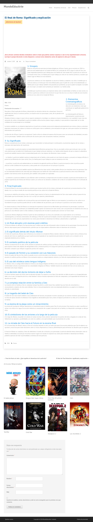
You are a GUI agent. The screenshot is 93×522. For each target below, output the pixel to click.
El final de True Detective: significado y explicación (72, 358)
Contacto (53, 519)
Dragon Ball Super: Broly (34, 398)
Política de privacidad (82, 519)
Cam (71, 398)
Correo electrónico (10, 486)
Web (8, 492)
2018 (8, 343)
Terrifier (6, 432)
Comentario (11, 455)
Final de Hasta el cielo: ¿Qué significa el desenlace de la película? (25, 358)
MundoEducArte (13, 6)
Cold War (29, 432)
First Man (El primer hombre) (55, 399)
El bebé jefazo (9, 398)
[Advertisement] (46, 39)
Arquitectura (82, 7)
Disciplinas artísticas (60, 7)
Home (50, 7)
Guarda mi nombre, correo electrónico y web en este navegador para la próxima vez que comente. (34, 501)
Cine (69, 7)
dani (20, 61)
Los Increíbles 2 (75, 434)
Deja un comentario (31, 61)
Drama (15, 343)
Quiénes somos (9, 519)
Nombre (9, 478)
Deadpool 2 (52, 434)
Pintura (74, 7)
